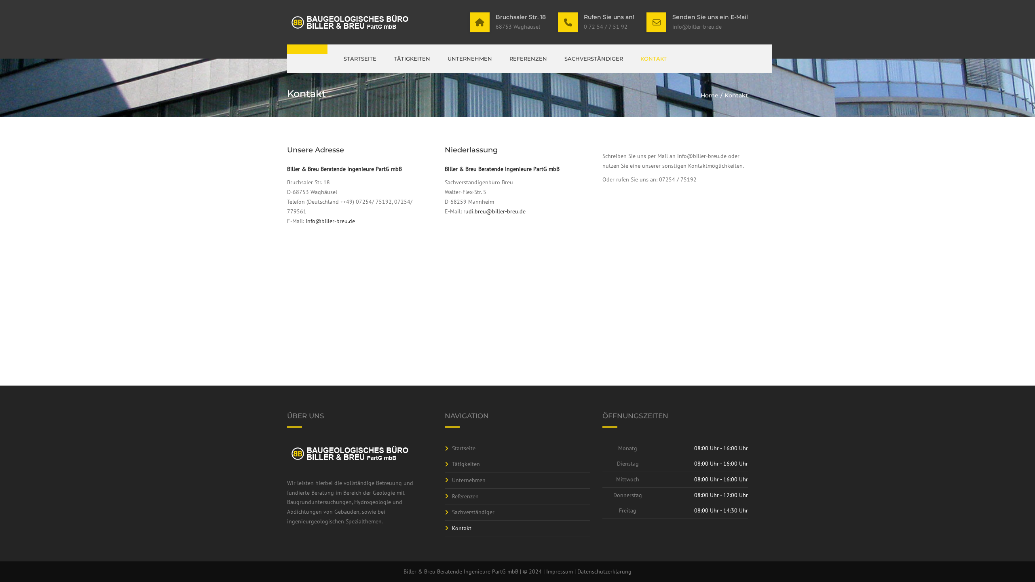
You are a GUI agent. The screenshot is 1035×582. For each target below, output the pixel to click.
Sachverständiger (593, 58)
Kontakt (653, 58)
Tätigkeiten (412, 58)
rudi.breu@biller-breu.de (494, 211)
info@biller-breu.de (330, 221)
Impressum (559, 571)
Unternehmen (470, 58)
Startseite (360, 58)
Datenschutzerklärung (604, 571)
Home (709, 95)
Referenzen (528, 58)
